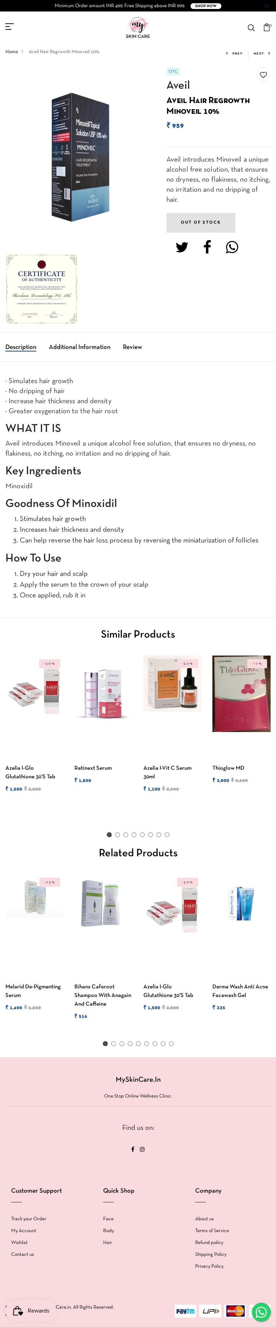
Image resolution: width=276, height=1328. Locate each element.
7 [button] (160, 836)
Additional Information (79, 347)
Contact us (22, 1254)
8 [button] (168, 836)
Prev (238, 53)
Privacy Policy (209, 1266)
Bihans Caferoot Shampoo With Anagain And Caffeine (102, 995)
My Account (23, 1231)
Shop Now (206, 6)
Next (259, 53)
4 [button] (135, 836)
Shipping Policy (210, 1254)
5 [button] (143, 836)
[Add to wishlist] (263, 75)
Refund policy (209, 1242)
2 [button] (119, 836)
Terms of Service (212, 1231)
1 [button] (110, 836)
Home (11, 52)
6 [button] (152, 836)
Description (20, 347)
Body (108, 1231)
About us (204, 1219)
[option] (34, 730)
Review (132, 347)
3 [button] (127, 836)
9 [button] (172, 1045)
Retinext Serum (93, 768)
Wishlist (19, 1242)
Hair (107, 1242)
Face (108, 1219)
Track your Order (28, 1219)
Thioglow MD (228, 768)
